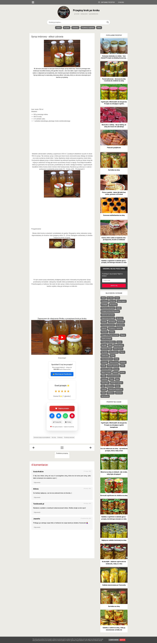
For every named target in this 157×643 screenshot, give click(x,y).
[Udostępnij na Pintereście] (72, 415)
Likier (103, 386)
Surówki (104, 321)
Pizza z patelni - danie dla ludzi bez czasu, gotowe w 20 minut (114, 193)
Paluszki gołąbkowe (114, 147)
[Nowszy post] (33, 447)
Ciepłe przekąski (106, 338)
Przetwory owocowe (69, 437)
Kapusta (104, 328)
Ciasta (117, 298)
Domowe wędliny (107, 369)
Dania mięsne (122, 301)
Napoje (123, 335)
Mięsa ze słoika (106, 372)
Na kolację (112, 321)
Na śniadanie (114, 352)
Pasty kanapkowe (107, 359)
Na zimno (119, 318)
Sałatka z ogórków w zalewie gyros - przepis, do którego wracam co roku (114, 261)
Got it (122, 640)
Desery (119, 342)
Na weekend (120, 325)
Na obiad (110, 298)
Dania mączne (118, 349)
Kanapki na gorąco (116, 382)
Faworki (104, 389)
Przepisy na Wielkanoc (108, 342)
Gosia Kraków (38, 472)
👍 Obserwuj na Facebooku (62, 374)
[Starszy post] (90, 447)
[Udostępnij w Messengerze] (58, 415)
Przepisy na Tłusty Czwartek (110, 335)
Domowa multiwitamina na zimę (114, 215)
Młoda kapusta (118, 345)
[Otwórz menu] (33, 2)
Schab (116, 359)
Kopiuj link (58, 422)
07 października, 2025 (86, 518)
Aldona (36, 489)
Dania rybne (105, 382)
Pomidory (75, 27)
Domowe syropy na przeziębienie (42, 437)
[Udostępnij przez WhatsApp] (65, 415)
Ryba (117, 379)
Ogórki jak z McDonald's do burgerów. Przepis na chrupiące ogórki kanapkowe (114, 103)
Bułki (110, 345)
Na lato (122, 372)
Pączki (122, 352)
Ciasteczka (105, 355)
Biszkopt (122, 362)
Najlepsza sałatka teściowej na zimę (114, 540)
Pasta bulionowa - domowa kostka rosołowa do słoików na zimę (114, 80)
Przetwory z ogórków (88, 27)
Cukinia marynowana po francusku (114, 585)
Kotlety (112, 332)
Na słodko (105, 352)
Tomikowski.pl (38, 504)
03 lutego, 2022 (87, 488)
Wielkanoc (110, 393)
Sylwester (119, 393)
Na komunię (105, 396)
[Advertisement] (62, 93)
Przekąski (104, 304)
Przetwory (60, 437)
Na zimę (54, 437)
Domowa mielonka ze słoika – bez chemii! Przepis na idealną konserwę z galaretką (114, 57)
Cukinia (58, 27)
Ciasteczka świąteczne (115, 389)
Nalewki (115, 372)
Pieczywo (104, 332)
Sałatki (119, 308)
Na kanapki (121, 321)
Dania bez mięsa (106, 349)
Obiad (103, 298)
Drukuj (69, 422)
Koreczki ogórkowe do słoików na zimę (113, 495)
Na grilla (66, 27)
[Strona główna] (62, 447)
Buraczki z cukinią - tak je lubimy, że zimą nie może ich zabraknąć (114, 126)
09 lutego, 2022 (87, 503)
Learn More (113, 640)
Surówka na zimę (114, 170)
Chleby (103, 376)
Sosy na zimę (114, 362)
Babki (122, 366)
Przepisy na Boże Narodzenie (110, 311)
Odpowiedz (37, 482)
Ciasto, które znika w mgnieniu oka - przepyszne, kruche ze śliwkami (113, 238)
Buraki (103, 366)
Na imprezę (113, 304)
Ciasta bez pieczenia (108, 315)
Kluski (103, 393)
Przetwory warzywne (108, 308)
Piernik (117, 386)
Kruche (116, 369)
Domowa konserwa (113, 376)
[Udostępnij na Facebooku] (52, 415)
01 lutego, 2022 (87, 471)
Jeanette (36, 519)
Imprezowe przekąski (108, 318)
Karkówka (104, 379)
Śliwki (99, 27)
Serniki (112, 355)
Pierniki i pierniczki (113, 366)
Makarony (110, 386)
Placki (111, 379)
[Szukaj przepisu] (107, 22)
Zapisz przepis (63, 408)
